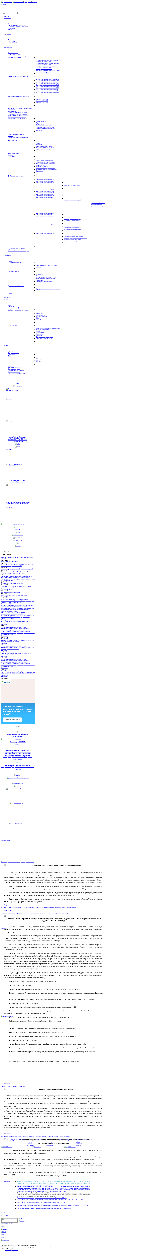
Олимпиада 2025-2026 (18, 742)
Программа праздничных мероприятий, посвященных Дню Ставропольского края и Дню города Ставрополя (17, 606)
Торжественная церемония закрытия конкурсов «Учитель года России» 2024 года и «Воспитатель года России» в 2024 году (35, 913)
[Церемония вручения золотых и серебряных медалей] (78, 1145)
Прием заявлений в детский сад (9, 561)
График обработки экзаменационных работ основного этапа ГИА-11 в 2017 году (42, 1198)
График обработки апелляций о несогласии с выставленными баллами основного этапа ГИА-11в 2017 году (50, 1199)
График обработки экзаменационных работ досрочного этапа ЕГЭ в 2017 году (41, 1202)
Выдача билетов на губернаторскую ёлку (12, 583)
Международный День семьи (9, 611)
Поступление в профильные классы (10, 592)
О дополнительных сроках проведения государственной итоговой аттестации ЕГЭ (44, 1208)
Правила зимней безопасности (9, 604)
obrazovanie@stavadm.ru (11, 1250)
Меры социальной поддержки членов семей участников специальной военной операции (16, 654)
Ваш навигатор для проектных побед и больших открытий (17, 569)
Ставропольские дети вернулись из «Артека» (13, 1086)
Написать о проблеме (12, 720)
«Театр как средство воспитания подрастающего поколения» (17, 862)
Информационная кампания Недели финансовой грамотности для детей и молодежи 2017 (14, 613)
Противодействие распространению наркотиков (14, 620)
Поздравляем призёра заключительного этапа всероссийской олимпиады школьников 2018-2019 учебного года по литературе (35, 1136)
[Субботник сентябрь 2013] (11, 1140)
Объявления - (4, 624)
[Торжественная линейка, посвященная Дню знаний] (30, 1145)
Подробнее (7, 905)
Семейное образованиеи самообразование (17, 481)
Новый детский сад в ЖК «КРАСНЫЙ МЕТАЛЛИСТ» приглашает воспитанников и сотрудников (15, 572)
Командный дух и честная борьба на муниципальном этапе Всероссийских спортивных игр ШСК (17, 565)
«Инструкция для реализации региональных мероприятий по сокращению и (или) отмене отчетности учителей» (17, 609)
